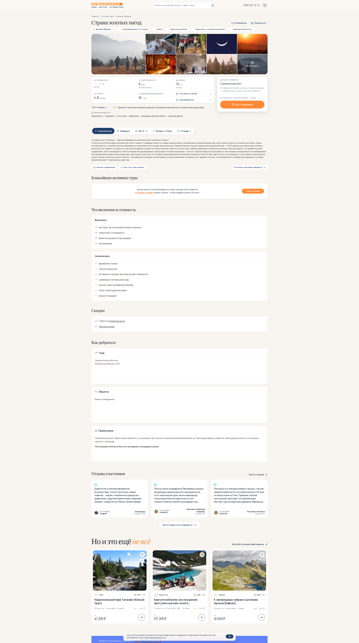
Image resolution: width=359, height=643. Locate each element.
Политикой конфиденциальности (152, 637)
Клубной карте (117, 321)
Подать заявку (253, 191)
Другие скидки (106, 326)
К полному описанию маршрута (248, 167)
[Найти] (212, 5)
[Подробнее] (141, 617)
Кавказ (222, 595)
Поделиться (260, 23)
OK (229, 636)
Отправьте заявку (144, 192)
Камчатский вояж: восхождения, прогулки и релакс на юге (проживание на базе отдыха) (176, 601)
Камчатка (163, 595)
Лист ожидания (244, 104)
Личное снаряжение (105, 167)
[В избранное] (142, 554)
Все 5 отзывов (256, 474)
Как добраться (187, 100)
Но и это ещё (120, 541)
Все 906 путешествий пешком (248, 544)
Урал (101, 595)
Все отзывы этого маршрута (177, 524)
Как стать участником (133, 167)
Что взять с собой (188, 93)
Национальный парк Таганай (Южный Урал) (119, 601)
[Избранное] (265, 5)
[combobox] (182, 5)
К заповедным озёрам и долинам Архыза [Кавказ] (236, 601)
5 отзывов (100, 107)
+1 (178, 608)
